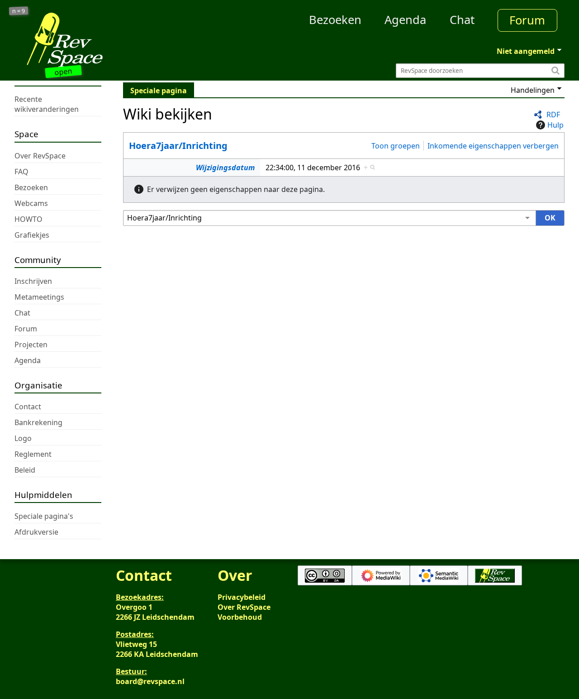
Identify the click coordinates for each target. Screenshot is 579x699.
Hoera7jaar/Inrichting (178, 145)
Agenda (405, 20)
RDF (553, 115)
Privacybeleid (242, 597)
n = (18, 11)
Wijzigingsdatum (225, 167)
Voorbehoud (240, 617)
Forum (527, 20)
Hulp (555, 125)
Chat (462, 20)
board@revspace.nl (150, 681)
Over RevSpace (244, 607)
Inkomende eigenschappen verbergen (493, 145)
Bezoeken (335, 20)
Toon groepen (395, 145)
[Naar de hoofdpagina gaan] (83, 40)
